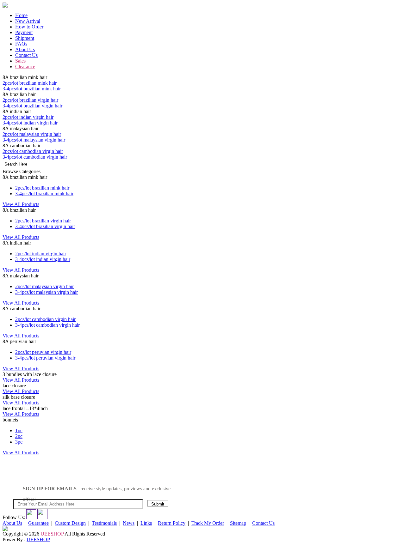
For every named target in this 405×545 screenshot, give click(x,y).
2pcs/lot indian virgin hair (28, 117)
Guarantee (38, 523)
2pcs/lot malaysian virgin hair (32, 134)
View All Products (21, 204)
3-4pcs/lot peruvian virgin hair (45, 357)
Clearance (25, 66)
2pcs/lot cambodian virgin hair (33, 151)
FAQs (21, 43)
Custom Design (70, 523)
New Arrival (27, 21)
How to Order (29, 26)
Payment (24, 32)
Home (21, 15)
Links (146, 523)
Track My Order (207, 523)
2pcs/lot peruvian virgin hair (43, 352)
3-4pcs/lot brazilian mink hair (32, 88)
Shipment (24, 38)
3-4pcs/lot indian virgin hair (30, 122)
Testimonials (104, 523)
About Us (25, 49)
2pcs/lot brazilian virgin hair (30, 100)
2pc (18, 436)
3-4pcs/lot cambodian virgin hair (35, 157)
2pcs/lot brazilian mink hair (30, 83)
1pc (18, 430)
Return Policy (171, 523)
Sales (20, 61)
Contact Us (26, 55)
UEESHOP (38, 539)
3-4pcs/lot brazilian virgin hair (32, 105)
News (128, 523)
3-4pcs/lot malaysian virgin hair (34, 139)
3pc (18, 442)
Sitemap (238, 523)
